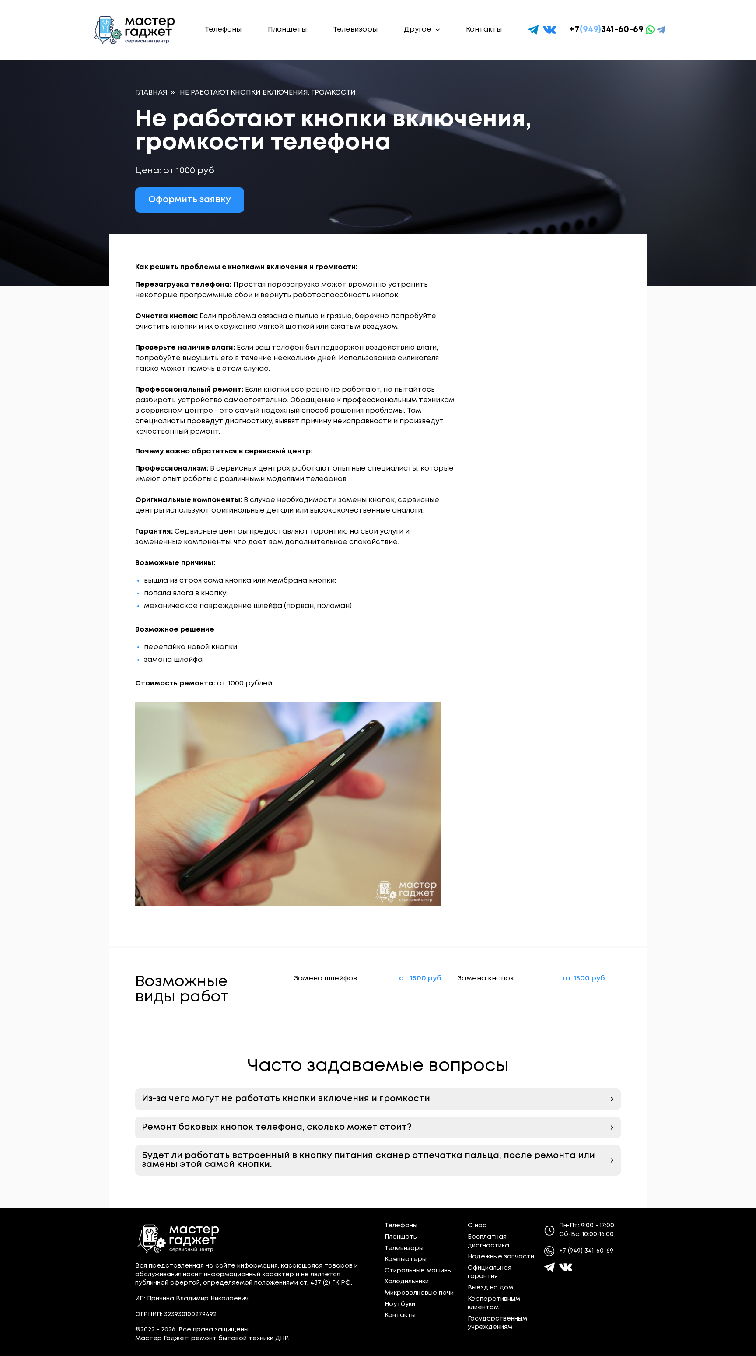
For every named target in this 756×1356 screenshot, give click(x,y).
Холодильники (407, 1281)
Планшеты (287, 29)
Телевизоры (355, 29)
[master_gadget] (565, 1267)
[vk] (549, 29)
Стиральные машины (418, 1270)
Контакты (484, 29)
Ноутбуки (400, 1304)
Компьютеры (406, 1259)
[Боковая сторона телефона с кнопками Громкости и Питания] (295, 804)
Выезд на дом (490, 1287)
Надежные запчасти (501, 1256)
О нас (477, 1225)
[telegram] (533, 30)
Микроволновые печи (419, 1293)
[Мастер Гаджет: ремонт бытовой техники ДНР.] (134, 30)
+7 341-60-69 (606, 29)
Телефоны (223, 29)
